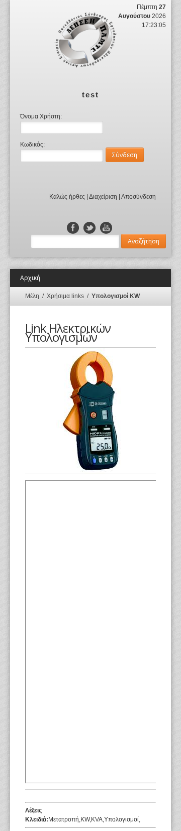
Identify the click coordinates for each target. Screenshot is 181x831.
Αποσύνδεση (138, 196)
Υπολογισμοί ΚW (116, 296)
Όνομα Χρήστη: (41, 116)
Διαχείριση (103, 196)
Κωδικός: (32, 144)
